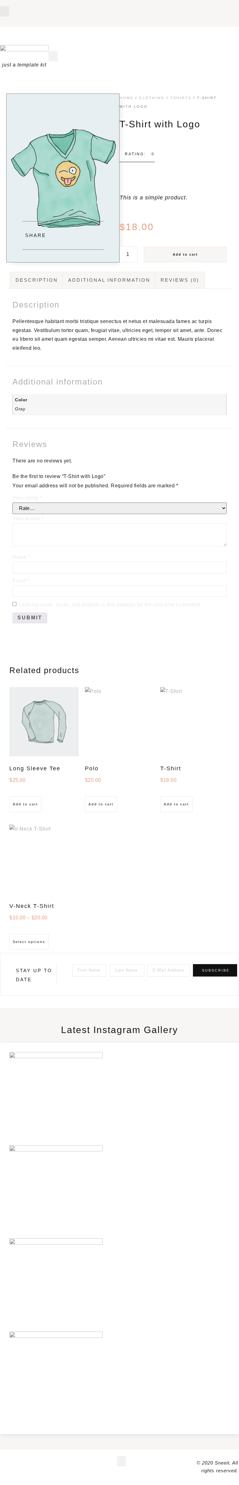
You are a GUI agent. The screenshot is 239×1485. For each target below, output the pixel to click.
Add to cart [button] (25, 804)
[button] (4, 11)
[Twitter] (24, 1463)
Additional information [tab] (109, 280)
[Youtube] (207, 9)
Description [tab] (37, 280)
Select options (29, 942)
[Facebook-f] (197, 9)
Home (127, 98)
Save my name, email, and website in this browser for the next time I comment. (110, 604)
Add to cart (185, 254)
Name (21, 557)
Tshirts (180, 98)
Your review (28, 518)
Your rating (27, 497)
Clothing (152, 98)
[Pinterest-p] (218, 9)
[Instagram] (229, 9)
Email (21, 580)
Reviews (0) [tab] (180, 280)
